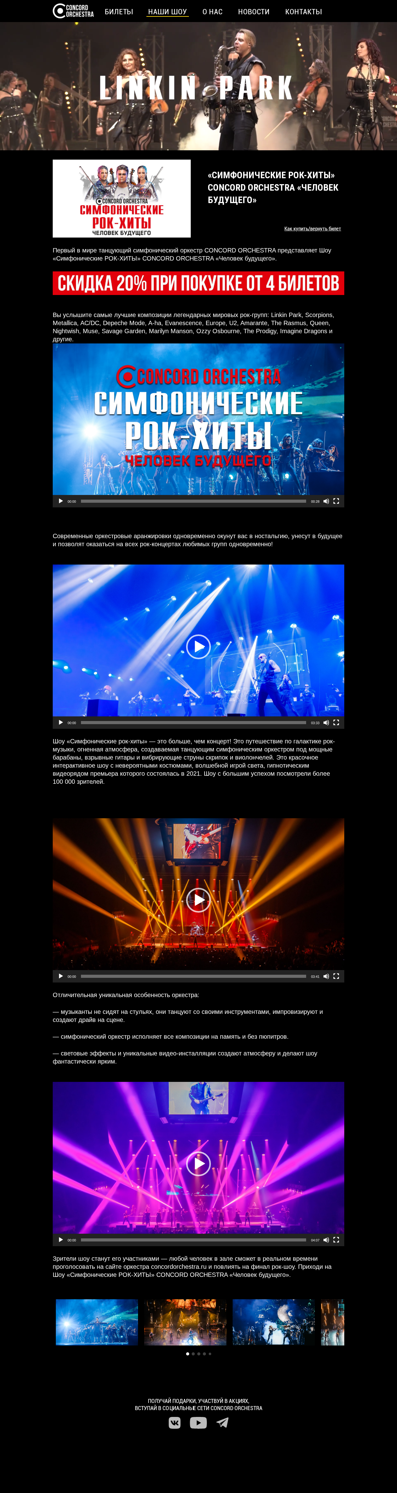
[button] (198, 425)
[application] (198, 425)
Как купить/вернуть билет (312, 228)
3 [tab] (198, 1353)
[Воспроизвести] (61, 501)
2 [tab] (193, 1353)
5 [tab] (210, 1354)
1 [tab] (187, 1353)
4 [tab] (204, 1353)
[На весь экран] (336, 501)
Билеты (119, 11)
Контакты (303, 11)
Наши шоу (167, 11)
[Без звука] (326, 501)
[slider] (193, 501)
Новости (254, 11)
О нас (213, 11)
